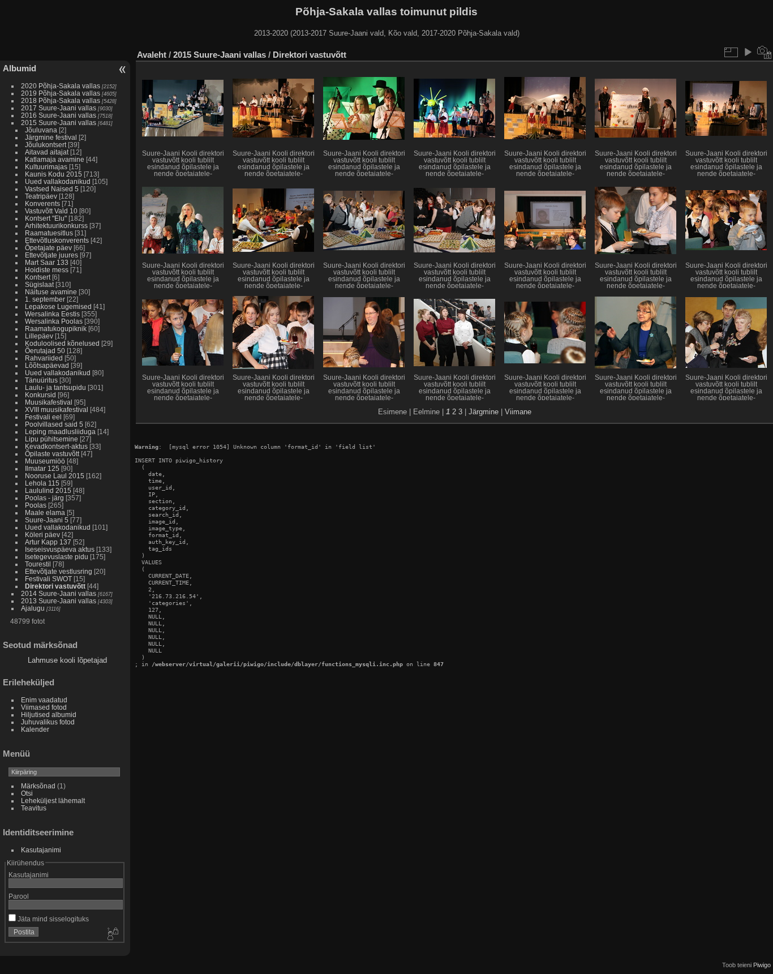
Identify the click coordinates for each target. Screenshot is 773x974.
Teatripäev (41, 196)
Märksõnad (38, 786)
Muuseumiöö (45, 461)
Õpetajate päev (48, 247)
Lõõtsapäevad (47, 365)
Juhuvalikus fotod (48, 722)
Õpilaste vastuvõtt (52, 453)
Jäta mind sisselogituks (52, 918)
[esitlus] (747, 52)
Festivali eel (43, 417)
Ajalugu (33, 608)
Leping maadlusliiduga (60, 431)
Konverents (42, 203)
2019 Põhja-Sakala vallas (60, 93)
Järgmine (484, 411)
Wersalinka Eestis (52, 313)
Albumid (19, 68)
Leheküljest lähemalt (53, 800)
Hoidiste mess (46, 269)
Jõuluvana (41, 130)
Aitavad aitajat (46, 152)
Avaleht (151, 54)
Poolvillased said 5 (54, 424)
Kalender (35, 729)
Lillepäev (39, 336)
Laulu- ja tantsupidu (55, 387)
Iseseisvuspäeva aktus (60, 549)
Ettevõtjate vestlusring (58, 571)
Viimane (518, 411)
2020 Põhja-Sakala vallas (60, 85)
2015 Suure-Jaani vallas (58, 122)
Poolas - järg (44, 497)
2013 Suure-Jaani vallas (58, 600)
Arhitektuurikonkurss (56, 225)
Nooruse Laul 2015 (54, 475)
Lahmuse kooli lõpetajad (67, 660)
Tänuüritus (41, 380)
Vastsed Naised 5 (52, 188)
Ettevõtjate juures (51, 255)
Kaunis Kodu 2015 (53, 174)
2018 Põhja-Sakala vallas (60, 100)
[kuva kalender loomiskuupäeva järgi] (764, 52)
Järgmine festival (51, 137)
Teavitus (33, 808)
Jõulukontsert (45, 144)
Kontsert (37, 277)
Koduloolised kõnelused (62, 343)
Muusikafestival (48, 402)
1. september (45, 299)
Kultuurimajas (46, 166)
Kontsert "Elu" (46, 218)
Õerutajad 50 (45, 350)
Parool (18, 896)
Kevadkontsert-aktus (56, 446)
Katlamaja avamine (54, 159)
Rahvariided (44, 358)
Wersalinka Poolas (54, 321)
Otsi (27, 793)
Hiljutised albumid (48, 714)
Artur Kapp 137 (48, 542)
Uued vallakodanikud (58, 181)
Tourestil (38, 564)
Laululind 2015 (48, 490)
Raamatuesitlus (49, 233)
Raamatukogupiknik (56, 328)
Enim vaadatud (44, 699)
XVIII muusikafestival (56, 409)
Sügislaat (39, 284)
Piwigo (762, 965)
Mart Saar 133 (46, 262)
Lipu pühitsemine (51, 439)
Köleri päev (42, 534)
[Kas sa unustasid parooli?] (112, 934)
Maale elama (45, 512)
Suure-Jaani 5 (46, 520)
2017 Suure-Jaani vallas (58, 107)
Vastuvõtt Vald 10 (51, 210)
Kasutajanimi (41, 849)
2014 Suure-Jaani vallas (58, 593)
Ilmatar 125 (42, 468)
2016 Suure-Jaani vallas (58, 115)
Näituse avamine (51, 291)
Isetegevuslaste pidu (56, 556)
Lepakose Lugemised (58, 306)
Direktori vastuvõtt (55, 586)
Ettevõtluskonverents (57, 240)
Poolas (35, 505)
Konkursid (40, 394)
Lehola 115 (42, 483)
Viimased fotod (44, 707)
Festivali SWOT (48, 578)
